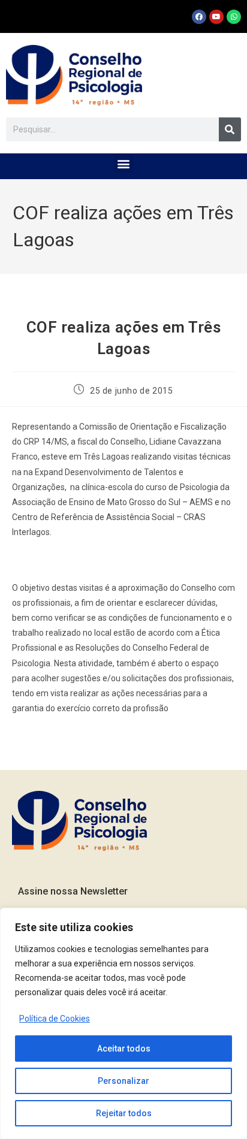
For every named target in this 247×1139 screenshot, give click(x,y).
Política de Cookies (54, 1018)
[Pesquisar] (230, 129)
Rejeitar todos (124, 1113)
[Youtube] (216, 17)
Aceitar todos (123, 1048)
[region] (123, 1023)
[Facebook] (199, 17)
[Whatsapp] (234, 17)
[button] (124, 163)
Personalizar (123, 1081)
